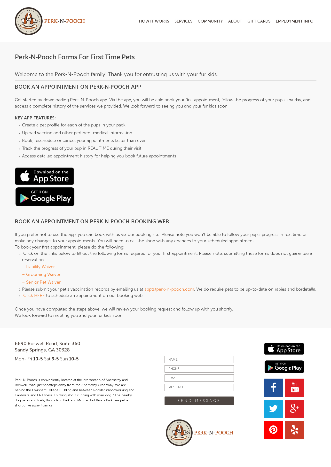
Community (210, 21)
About (235, 21)
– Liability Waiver (38, 266)
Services (183, 21)
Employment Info (295, 21)
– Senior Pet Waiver (41, 282)
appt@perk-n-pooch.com (169, 289)
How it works (154, 21)
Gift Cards (258, 21)
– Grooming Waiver (41, 274)
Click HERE (34, 295)
